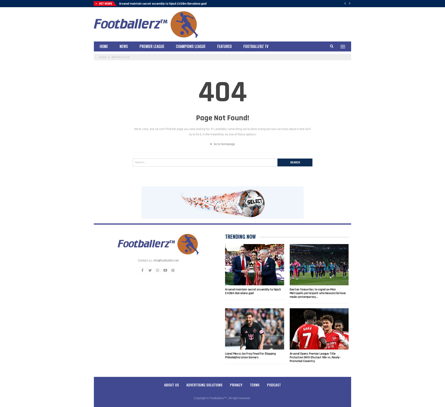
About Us (171, 384)
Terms (255, 384)
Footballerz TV (255, 46)
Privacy (236, 384)
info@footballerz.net (166, 260)
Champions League (191, 46)
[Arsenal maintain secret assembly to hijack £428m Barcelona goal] (254, 264)
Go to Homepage (224, 144)
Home (104, 46)
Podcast (274, 384)
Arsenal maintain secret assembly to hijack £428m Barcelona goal (163, 4)
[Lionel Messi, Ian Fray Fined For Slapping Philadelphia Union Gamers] (254, 329)
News (124, 46)
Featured (224, 46)
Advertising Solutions (204, 384)
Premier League (152, 46)
